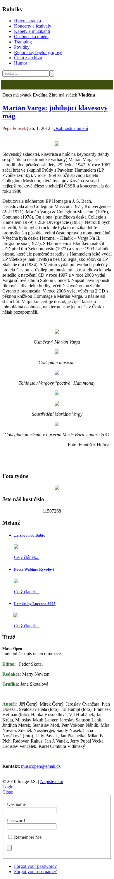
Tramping (23, 41)
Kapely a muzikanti (32, 31)
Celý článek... (26, 557)
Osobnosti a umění (31, 36)
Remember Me (28, 837)
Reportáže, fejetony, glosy (38, 52)
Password (16, 820)
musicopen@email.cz (41, 766)
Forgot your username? (35, 871)
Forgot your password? (35, 866)
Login (7, 786)
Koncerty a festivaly (32, 25)
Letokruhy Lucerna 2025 (35, 603)
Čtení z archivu (28, 57)
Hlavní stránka (27, 20)
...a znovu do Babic (29, 535)
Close (7, 792)
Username (16, 804)
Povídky (22, 47)
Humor (20, 62)
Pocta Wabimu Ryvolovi (34, 569)
